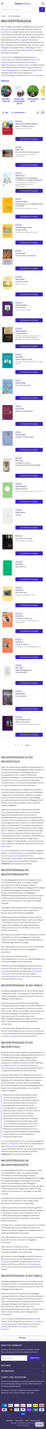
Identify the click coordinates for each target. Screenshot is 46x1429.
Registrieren (35, 1358)
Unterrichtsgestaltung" (9, 70)
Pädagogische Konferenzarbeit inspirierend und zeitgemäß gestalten (29, 179)
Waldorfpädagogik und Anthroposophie (23, 671)
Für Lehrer (5, 850)
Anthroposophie (7, 29)
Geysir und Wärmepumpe (24, 126)
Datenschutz (19, 1420)
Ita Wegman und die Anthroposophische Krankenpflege (28, 464)
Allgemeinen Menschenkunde (21, 853)
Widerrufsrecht (35, 1420)
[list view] (42, 112)
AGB (27, 1420)
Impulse (18, 515)
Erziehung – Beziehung (23, 618)
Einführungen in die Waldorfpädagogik (15, 60)
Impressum (9, 1420)
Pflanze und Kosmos (22, 722)
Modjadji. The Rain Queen (24, 437)
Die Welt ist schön (21, 282)
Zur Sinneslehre (21, 696)
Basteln (37, 1261)
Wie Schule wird (21, 592)
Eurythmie (5, 1068)
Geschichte (5, 1329)
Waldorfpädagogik (24, 34)
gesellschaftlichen (26, 50)
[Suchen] (42, 9)
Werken (26, 1065)
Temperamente (12, 856)
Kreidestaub (15, 67)
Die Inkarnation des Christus (25, 256)
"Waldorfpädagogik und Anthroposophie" (16, 75)
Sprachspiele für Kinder (23, 359)
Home (3, 16)
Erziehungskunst (14, 1036)
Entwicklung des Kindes (12, 976)
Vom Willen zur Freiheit (23, 539)
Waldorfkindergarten (9, 65)
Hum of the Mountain (23, 385)
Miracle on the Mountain (24, 411)
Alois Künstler (20, 307)
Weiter (27, 745)
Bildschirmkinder (21, 489)
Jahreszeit (24, 947)
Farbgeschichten (21, 230)
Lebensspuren (20, 567)
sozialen (4, 50)
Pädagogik (5, 48)
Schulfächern (34, 70)
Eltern (34, 60)
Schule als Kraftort (22, 644)
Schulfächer (19, 858)
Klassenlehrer (25, 65)
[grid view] (38, 112)
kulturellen (12, 50)
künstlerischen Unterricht (10, 1065)
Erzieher (31, 62)
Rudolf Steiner (6, 32)
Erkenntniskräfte (21, 333)
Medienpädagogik (7, 861)
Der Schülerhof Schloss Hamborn (27, 152)
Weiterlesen (5, 81)
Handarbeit (34, 1065)
